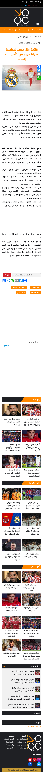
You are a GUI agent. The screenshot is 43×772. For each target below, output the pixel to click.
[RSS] (39, 5)
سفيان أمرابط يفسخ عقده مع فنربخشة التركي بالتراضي (22, 681)
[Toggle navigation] (38, 24)
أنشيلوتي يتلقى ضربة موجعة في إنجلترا (31, 609)
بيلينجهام (21, 292)
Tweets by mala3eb (34, 726)
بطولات (11, 736)
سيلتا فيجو (35, 119)
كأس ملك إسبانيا (15, 133)
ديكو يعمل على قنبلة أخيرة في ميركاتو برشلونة (12, 422)
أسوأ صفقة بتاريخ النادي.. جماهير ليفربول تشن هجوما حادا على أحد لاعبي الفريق (31, 656)
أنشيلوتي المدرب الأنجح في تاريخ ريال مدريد (12, 556)
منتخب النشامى (22, 739)
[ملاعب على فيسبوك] (22, 5)
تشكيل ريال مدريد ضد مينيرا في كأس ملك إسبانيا (32, 531)
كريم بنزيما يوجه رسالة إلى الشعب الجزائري (11, 654)
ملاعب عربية (10, 748)
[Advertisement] (21, 215)
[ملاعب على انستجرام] (36, 5)
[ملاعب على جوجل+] (33, 5)
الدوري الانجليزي (22, 742)
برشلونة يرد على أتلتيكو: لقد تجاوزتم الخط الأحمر (12, 473)
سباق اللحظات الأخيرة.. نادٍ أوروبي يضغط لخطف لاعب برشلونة (13, 447)
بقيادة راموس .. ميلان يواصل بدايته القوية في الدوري (23, 689)
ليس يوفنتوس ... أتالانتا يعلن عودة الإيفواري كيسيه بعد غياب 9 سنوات (21, 699)
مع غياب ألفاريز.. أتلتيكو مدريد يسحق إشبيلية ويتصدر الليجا (32, 422)
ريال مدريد (12, 148)
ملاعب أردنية (10, 742)
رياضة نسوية (10, 745)
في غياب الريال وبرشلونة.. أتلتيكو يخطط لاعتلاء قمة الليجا (33, 505)
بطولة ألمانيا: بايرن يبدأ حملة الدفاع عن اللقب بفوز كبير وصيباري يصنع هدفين (23, 674)
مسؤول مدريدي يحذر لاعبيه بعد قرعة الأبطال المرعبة (32, 473)
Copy (7, 275)
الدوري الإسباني (24, 36)
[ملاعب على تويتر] (26, 5)
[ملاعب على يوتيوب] (29, 5)
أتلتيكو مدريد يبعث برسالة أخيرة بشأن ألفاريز (32, 447)
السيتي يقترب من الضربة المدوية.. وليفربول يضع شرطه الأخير (11, 633)
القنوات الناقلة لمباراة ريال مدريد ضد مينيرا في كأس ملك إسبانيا (12, 531)
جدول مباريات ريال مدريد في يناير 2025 (32, 555)
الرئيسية (37, 36)
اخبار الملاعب (23, 748)
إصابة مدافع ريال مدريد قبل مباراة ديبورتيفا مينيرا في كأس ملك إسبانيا (12, 505)
